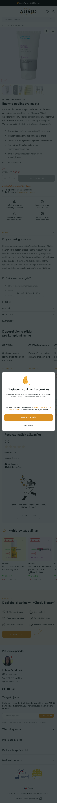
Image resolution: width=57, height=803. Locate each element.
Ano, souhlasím (28, 417)
